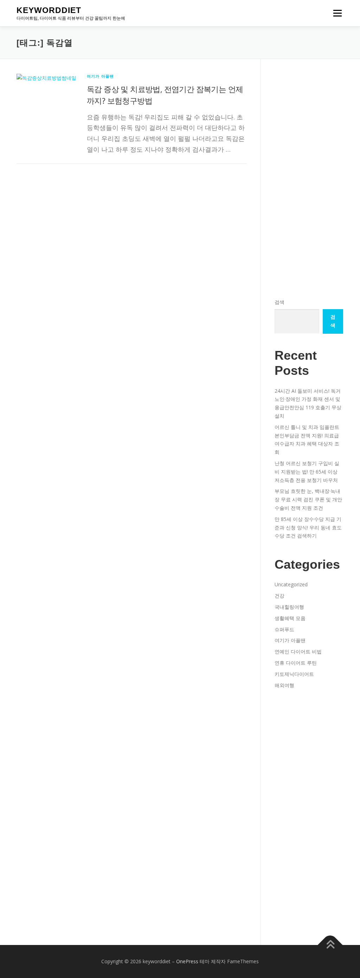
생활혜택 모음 (290, 618)
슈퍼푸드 (284, 629)
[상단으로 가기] (330, 945)
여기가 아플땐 (100, 76)
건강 (279, 595)
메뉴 (336, 13)
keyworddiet (49, 10)
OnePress (187, 961)
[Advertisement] (309, 99)
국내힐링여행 (289, 607)
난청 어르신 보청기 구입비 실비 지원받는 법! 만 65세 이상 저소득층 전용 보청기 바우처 (307, 471)
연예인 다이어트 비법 (298, 651)
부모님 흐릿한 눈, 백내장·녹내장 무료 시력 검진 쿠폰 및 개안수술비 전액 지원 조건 (308, 499)
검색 (279, 302)
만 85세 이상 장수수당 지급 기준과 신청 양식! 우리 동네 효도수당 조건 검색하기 (308, 527)
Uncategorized (291, 584)
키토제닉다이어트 (294, 674)
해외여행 (284, 685)
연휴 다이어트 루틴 (296, 662)
